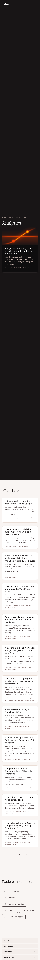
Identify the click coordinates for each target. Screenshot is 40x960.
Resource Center (15, 217)
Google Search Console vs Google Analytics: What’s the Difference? (19, 771)
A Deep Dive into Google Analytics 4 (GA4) (17, 710)
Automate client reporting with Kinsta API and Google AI (19, 502)
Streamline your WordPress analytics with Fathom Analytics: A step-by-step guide (20, 558)
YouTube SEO (28, 910)
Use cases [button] (8, 946)
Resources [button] (9, 957)
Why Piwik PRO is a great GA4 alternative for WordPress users (19, 589)
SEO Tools (9, 910)
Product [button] (7, 940)
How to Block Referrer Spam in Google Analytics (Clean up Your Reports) (20, 825)
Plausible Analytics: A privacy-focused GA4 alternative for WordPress (19, 620)
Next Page (25, 854)
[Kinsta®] (8, 4)
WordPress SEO (12, 897)
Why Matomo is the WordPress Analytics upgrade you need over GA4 (20, 650)
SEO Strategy (11, 891)
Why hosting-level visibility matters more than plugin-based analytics (18, 532)
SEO (25, 217)
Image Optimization (14, 904)
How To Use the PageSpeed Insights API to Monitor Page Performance (19, 681)
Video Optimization (13, 917)
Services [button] (8, 951)
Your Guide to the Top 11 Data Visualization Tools (19, 798)
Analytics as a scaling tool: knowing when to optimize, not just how (18, 251)
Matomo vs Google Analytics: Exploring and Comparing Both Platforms (20, 740)
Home (4, 217)
